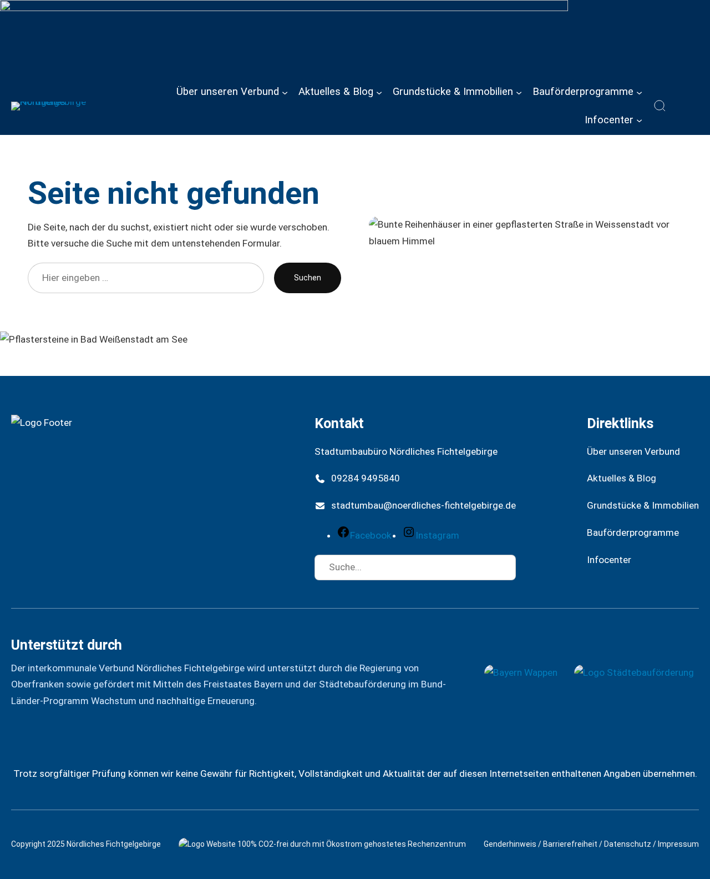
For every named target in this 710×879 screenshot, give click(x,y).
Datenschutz (627, 844)
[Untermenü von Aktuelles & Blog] (379, 92)
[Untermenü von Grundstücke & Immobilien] (519, 92)
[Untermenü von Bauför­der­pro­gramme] (639, 92)
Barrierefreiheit (570, 844)
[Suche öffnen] (660, 106)
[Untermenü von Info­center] (639, 120)
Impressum (678, 844)
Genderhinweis (510, 844)
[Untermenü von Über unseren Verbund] (285, 92)
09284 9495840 (365, 478)
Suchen (307, 277)
